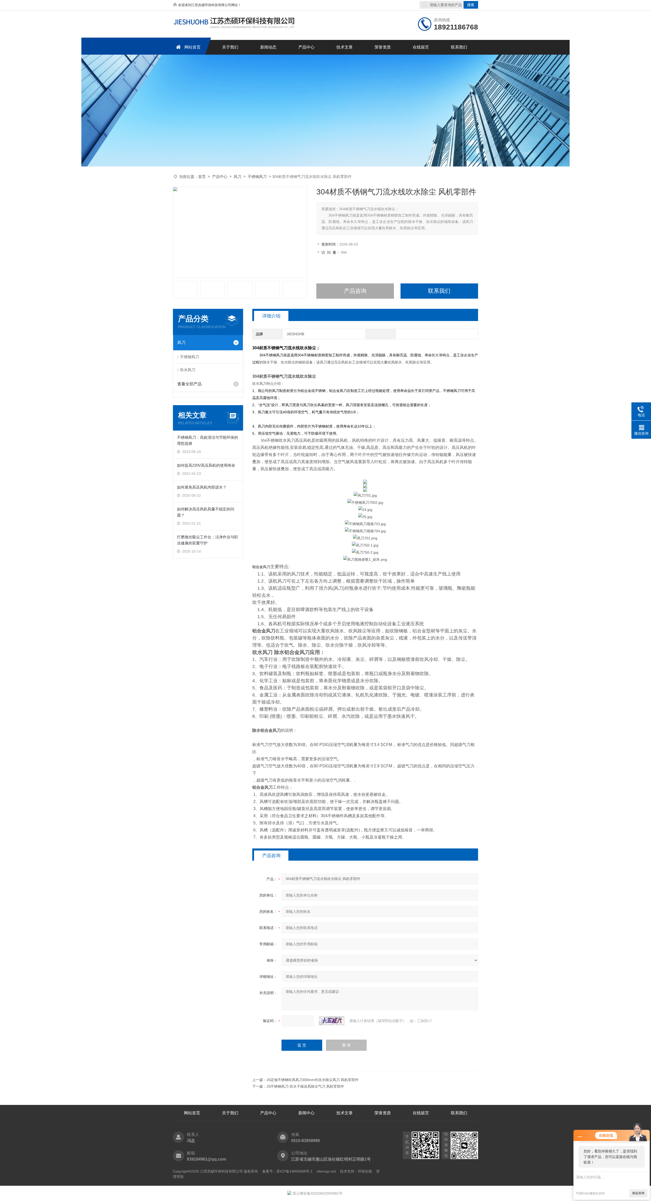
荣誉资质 (383, 47)
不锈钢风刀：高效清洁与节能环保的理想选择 (207, 440)
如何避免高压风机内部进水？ (202, 487)
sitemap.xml (326, 1171)
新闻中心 (306, 1113)
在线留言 (421, 47)
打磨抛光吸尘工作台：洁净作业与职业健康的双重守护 (207, 540)
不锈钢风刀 (257, 176)
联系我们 (459, 47)
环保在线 (365, 1171)
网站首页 (192, 47)
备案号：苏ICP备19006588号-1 (287, 1171)
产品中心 (306, 47)
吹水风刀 (187, 370)
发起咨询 (638, 1193)
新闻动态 (268, 47)
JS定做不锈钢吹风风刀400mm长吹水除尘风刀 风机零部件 (313, 1080)
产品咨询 (355, 291)
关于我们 (230, 47)
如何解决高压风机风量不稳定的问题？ (205, 512)
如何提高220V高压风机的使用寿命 (206, 465)
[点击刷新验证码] (331, 1020)
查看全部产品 (189, 384)
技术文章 (344, 47)
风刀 (237, 176)
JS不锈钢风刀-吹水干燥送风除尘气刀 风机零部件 (305, 1086)
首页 (202, 176)
